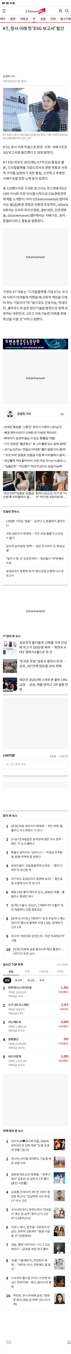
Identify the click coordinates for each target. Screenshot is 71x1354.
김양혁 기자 (9, 76)
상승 (11, 971)
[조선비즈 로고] (35, 11)
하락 (27, 971)
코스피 (18, 980)
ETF (42, 980)
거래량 (60, 971)
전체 (7, 980)
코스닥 (30, 980)
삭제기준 (63, 756)
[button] (4, 11)
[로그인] (60, 11)
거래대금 (43, 971)
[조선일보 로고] (8, 3)
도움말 (52, 756)
